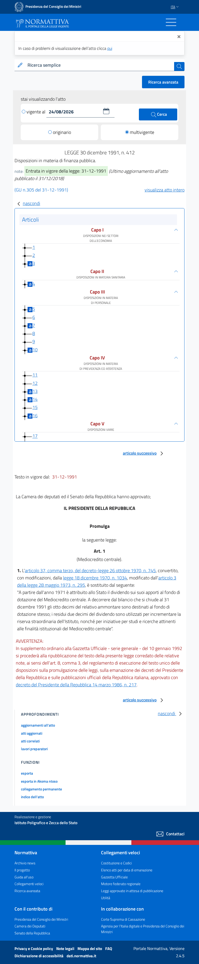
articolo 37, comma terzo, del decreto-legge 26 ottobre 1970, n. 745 (90, 570)
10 (35, 349)
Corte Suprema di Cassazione (123, 919)
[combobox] (99, 65)
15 (35, 407)
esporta (27, 773)
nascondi (31, 203)
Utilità (105, 897)
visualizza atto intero (164, 189)
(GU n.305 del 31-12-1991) (41, 189)
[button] (106, 111)
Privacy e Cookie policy (34, 949)
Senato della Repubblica (32, 933)
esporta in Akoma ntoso (39, 781)
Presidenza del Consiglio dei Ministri (41, 919)
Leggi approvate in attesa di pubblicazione (132, 890)
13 (35, 391)
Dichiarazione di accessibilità (39, 956)
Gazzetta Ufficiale (114, 877)
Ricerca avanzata (163, 82)
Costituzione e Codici (116, 863)
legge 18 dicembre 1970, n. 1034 (95, 577)
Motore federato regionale (120, 883)
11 (35, 374)
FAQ (108, 949)
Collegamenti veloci (29, 883)
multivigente (142, 132)
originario (62, 132)
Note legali (65, 949)
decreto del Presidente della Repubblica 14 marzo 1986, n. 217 (76, 684)
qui (109, 48)
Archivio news (25, 863)
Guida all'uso (24, 877)
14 (35, 399)
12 (35, 383)
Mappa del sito (90, 949)
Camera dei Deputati (30, 926)
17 (35, 436)
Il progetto (22, 870)
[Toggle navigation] (171, 22)
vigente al (36, 111)
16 (35, 415)
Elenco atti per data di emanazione (126, 870)
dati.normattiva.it (81, 956)
